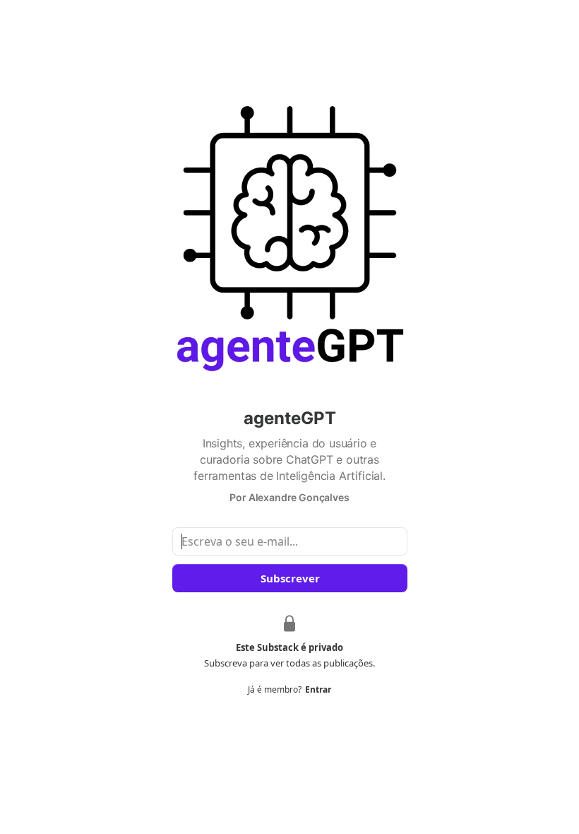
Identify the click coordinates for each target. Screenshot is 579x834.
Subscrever (289, 578)
